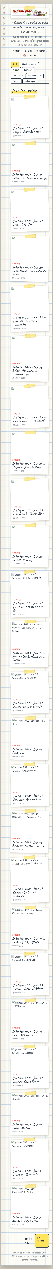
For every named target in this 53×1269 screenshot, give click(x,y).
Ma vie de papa (34, 75)
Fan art (16, 81)
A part (16, 69)
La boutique (30, 81)
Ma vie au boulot (29, 64)
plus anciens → (40, 1240)
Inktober (28, 69)
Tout (15, 64)
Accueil (16, 51)
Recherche (41, 51)
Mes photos (18, 75)
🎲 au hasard (30, 55)
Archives (28, 51)
